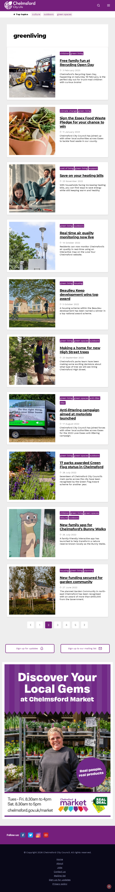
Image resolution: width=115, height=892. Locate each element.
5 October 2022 (71, 304)
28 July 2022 (69, 472)
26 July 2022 (69, 534)
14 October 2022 (71, 242)
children (64, 53)
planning (88, 570)
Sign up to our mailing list (82, 648)
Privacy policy (59, 884)
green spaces (64, 14)
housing (78, 283)
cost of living (67, 168)
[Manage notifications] (109, 886)
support (93, 168)
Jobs (59, 867)
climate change (68, 111)
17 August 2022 (71, 423)
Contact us (60, 871)
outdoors (49, 14)
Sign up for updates (27, 648)
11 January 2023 (71, 132)
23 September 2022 (73, 357)
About (60, 863)
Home (60, 859)
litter (62, 402)
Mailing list (60, 875)
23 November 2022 (73, 181)
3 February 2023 (71, 70)
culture (36, 14)
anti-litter (95, 398)
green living (77, 53)
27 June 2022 (70, 587)
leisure (64, 517)
